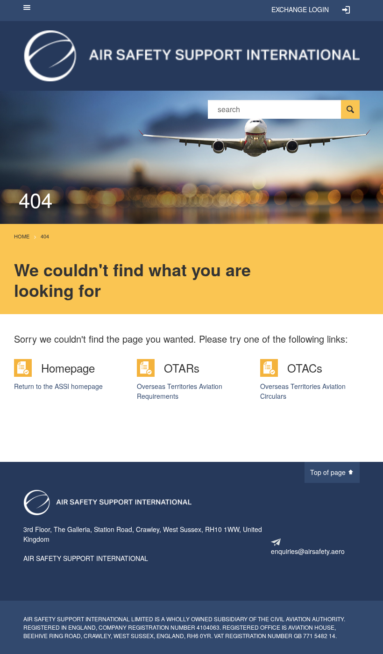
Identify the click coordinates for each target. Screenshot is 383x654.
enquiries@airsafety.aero (308, 551)
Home (21, 236)
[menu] (26, 10)
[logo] (107, 503)
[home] (191, 54)
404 (45, 236)
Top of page (329, 472)
